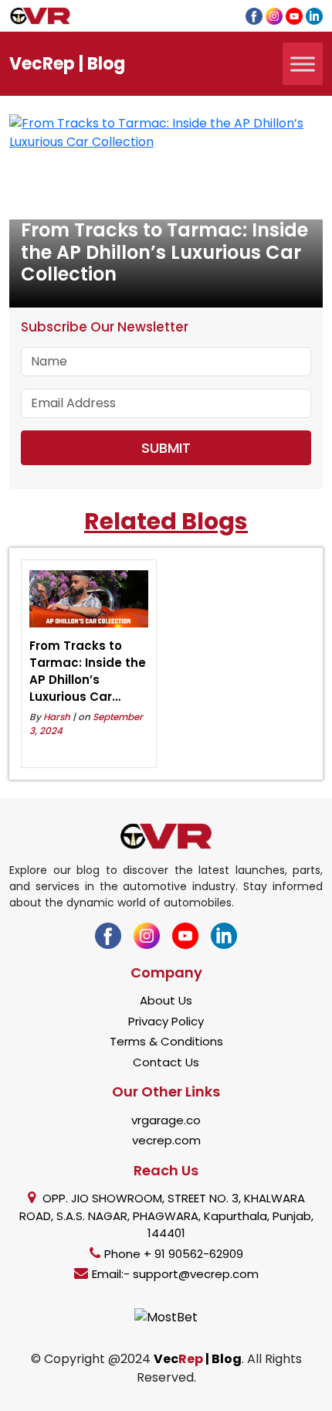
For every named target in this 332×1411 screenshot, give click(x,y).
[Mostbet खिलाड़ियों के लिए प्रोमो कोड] (166, 1316)
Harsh (56, 716)
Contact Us (166, 1062)
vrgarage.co (166, 1120)
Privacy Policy (166, 1021)
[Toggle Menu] (302, 63)
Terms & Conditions (166, 1041)
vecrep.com (166, 1140)
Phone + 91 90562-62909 (173, 1254)
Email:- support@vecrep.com (175, 1274)
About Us (166, 1000)
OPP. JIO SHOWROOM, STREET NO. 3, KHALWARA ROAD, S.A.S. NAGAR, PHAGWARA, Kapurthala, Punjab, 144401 (166, 1215)
